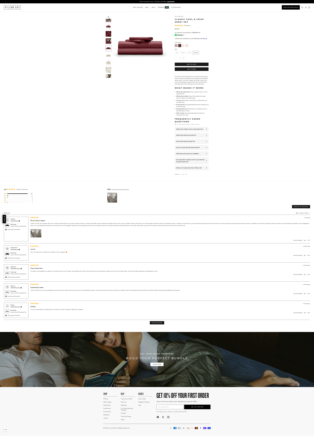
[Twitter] (183, 174)
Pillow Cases (107, 402)
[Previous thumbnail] (108, 17)
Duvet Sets (107, 411)
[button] (192, 26)
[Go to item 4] (108, 19)
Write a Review (302, 207)
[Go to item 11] (108, 70)
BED (146, 7)
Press (122, 419)
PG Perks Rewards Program (127, 409)
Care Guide (142, 399)
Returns (123, 402)
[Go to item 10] (108, 63)
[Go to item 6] (108, 34)
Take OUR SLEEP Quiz (290, 7)
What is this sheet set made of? (186, 135)
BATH (153, 7)
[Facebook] (181, 174)
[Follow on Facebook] (158, 417)
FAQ (139, 405)
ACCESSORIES (176, 7)
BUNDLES (163, 7)
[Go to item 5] (108, 27)
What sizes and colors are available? (187, 153)
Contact (123, 413)
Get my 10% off (197, 407)
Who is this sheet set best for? (185, 141)
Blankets (106, 415)
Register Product (144, 402)
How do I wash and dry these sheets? (188, 147)
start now (157, 364)
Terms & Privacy (126, 416)
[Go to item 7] (108, 41)
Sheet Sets (106, 405)
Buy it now (191, 69)
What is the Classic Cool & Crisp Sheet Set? (189, 129)
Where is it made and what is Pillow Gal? (189, 168)
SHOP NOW (170, 1)
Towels (105, 418)
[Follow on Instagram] (168, 417)
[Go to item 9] (108, 55)
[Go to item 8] (108, 48)
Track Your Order (126, 399)
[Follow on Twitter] (163, 417)
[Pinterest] (186, 174)
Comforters (107, 408)
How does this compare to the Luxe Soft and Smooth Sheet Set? (190, 160)
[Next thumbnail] (108, 77)
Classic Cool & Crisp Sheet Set (18, 226)
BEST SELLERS (138, 7)
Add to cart (191, 64)
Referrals (124, 405)
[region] (112, 198)
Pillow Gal (179, 16)
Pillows (105, 399)
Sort (297, 213)
